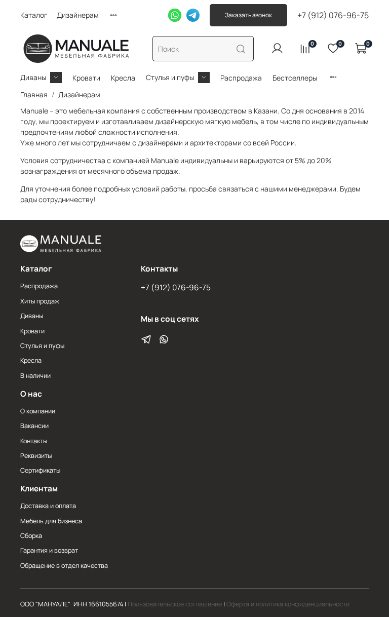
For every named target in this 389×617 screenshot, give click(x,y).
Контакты (33, 441)
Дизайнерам (78, 15)
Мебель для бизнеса (51, 521)
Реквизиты (36, 455)
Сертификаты (40, 470)
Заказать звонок (248, 15)
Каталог (34, 15)
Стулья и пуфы (170, 77)
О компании (37, 411)
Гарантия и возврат (49, 550)
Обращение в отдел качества (64, 565)
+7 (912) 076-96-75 (333, 15)
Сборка (31, 535)
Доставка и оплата (48, 506)
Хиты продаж (39, 301)
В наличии (35, 375)
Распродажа (241, 78)
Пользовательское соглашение (175, 604)
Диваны (33, 77)
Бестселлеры (295, 78)
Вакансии (34, 425)
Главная (34, 94)
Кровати (86, 78)
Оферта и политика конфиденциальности (287, 604)
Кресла (123, 78)
